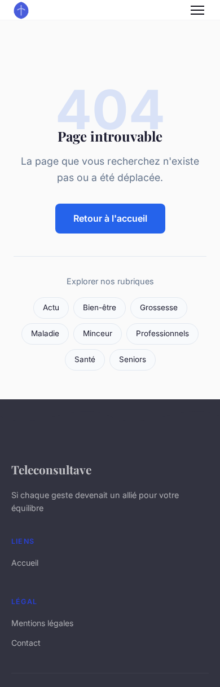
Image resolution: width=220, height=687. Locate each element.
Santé (84, 359)
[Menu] (197, 10)
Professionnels (162, 333)
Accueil (24, 562)
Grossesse (159, 307)
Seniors (132, 359)
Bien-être (99, 307)
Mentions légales (42, 623)
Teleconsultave (51, 469)
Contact (26, 643)
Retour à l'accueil (110, 218)
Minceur (97, 333)
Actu (51, 307)
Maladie (45, 333)
